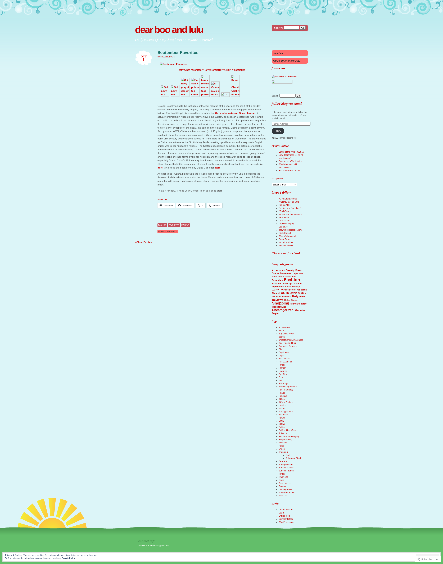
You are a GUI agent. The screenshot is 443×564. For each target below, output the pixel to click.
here (160, 167)
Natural (276, 293)
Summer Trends (286, 471)
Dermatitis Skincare (288, 346)
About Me (278, 53)
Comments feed (286, 519)
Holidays (283, 396)
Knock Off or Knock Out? (286, 61)
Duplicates (298, 273)
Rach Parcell (285, 233)
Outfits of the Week (281, 296)
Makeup (185, 225)
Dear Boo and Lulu (169, 29)
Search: (278, 27)
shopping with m (286, 242)
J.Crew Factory (288, 290)
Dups (274, 276)
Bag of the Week (286, 334)
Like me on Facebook (286, 253)
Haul (288, 455)
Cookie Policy (68, 558)
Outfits (302, 293)
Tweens (282, 486)
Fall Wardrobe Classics (289, 170)
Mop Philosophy (286, 223)
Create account (286, 509)
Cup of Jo (283, 227)
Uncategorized (282, 310)
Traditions (283, 477)
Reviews (277, 299)
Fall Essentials (285, 362)
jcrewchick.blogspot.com (290, 230)
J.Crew (275, 289)
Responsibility (285, 439)
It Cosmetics (238, 70)
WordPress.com (286, 522)
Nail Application (286, 411)
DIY (280, 349)
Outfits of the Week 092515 (291, 152)
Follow (278, 131)
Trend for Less (279, 307)
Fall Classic (284, 276)
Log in (281, 513)
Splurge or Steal (293, 458)
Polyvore (298, 296)
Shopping (280, 303)
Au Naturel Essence (288, 199)
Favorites (174, 225)
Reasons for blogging (289, 436)
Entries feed (284, 516)
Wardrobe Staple (287, 492)
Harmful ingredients (288, 386)
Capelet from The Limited (290, 161)
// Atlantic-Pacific (286, 245)
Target (304, 304)
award (281, 330)
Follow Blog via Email (287, 103)
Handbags (288, 283)
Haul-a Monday (292, 286)
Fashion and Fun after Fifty (291, 208)
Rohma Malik (285, 205)
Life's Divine (284, 220)
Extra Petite (284, 217)
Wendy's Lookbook (287, 236)
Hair (281, 380)
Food (281, 377)
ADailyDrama (285, 211)
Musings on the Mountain (290, 214)
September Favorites (177, 52)
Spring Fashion (286, 464)
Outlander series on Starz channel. (235, 113)
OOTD (285, 293)
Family (282, 365)
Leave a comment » (167, 231)
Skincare (295, 304)
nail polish (302, 290)
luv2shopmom (212, 70)
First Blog (283, 374)
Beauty (290, 270)
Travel (281, 480)
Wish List (283, 495)
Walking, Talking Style (289, 202)
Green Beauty (285, 239)
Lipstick (282, 405)
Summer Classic (286, 467)
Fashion (162, 225)
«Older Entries (143, 242)
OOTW (293, 293)
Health (282, 393)
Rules (287, 300)
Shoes (294, 300)
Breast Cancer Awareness (287, 272)
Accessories (278, 270)
